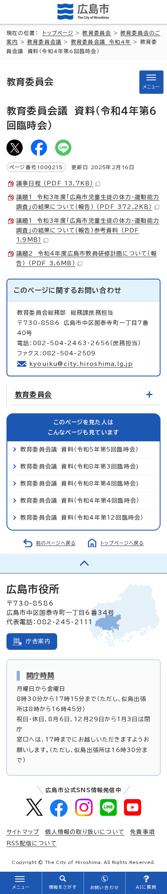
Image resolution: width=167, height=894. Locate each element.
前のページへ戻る (56, 543)
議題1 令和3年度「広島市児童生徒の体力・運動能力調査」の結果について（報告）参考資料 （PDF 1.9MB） (87, 230)
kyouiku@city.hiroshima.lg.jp (81, 364)
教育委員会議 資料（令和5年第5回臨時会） (79, 449)
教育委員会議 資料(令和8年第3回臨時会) (79, 466)
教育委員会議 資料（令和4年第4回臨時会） (79, 500)
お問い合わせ (104, 887)
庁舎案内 (38, 641)
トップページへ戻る (122, 543)
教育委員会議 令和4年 (101, 42)
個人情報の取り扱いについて (84, 832)
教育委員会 (96, 33)
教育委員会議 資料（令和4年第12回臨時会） (81, 517)
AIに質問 (146, 887)
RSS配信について (31, 843)
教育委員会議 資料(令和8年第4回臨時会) (79, 483)
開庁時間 (40, 675)
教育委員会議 (44, 42)
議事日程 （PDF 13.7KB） (54, 183)
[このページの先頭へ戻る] (83, 563)
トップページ (58, 33)
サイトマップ (22, 832)
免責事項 (142, 832)
